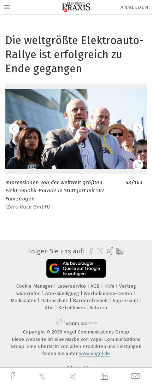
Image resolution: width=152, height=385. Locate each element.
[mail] (136, 376)
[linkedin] (105, 376)
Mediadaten (24, 300)
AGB (95, 286)
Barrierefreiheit (91, 300)
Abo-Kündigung (63, 293)
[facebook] (13, 376)
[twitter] (42, 376)
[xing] (74, 376)
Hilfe (110, 286)
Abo (50, 308)
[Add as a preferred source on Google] (76, 268)
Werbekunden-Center (109, 293)
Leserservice (72, 286)
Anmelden (134, 7)
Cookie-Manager (35, 286)
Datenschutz (55, 300)
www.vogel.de (94, 353)
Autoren (98, 308)
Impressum (125, 300)
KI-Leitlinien (72, 308)
